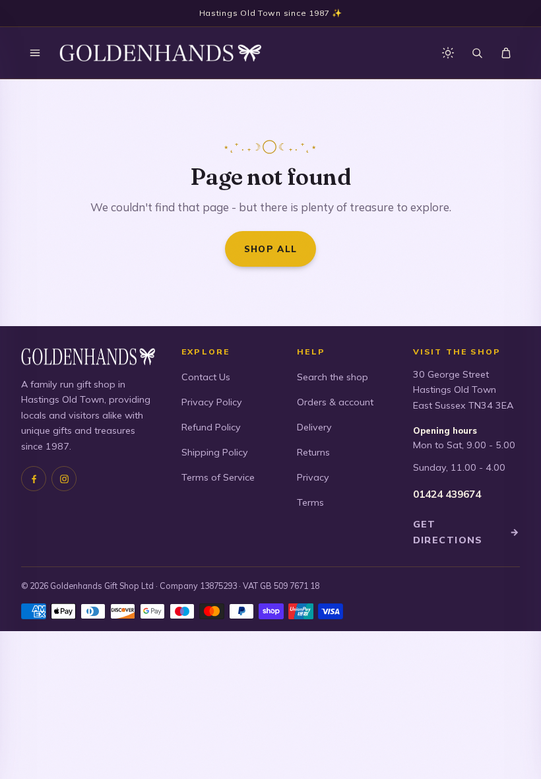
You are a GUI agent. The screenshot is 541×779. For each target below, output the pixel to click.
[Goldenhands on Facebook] (33, 478)
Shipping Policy (214, 452)
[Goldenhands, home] (160, 52)
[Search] (477, 53)
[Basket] (506, 53)
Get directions (466, 531)
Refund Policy (211, 427)
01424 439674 (447, 494)
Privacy (313, 477)
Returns (313, 452)
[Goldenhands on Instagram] (64, 478)
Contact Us (205, 377)
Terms (310, 502)
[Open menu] (35, 53)
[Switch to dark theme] (448, 53)
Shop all (271, 248)
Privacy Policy (211, 402)
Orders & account (335, 402)
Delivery (314, 427)
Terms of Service (218, 477)
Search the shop (332, 377)
